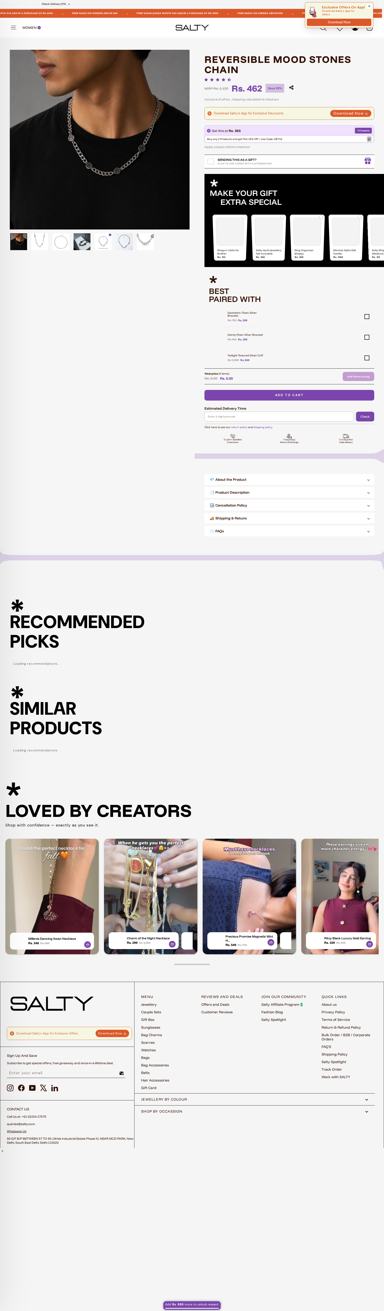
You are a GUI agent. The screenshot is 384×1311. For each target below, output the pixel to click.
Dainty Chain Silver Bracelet (245, 334)
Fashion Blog (272, 1012)
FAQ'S (326, 1046)
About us (329, 1004)
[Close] (369, 6)
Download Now (349, 113)
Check (365, 417)
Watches (148, 1050)
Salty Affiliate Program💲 (282, 1004)
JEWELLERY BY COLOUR (164, 1099)
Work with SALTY (336, 1077)
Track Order (332, 1069)
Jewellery (149, 1004)
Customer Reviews (217, 1012)
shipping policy (263, 427)
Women (29, 28)
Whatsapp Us (16, 1131)
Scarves (148, 1042)
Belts (145, 1072)
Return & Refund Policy (341, 1027)
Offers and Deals (215, 1004)
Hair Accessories (155, 1080)
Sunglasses (150, 1027)
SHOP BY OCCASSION (162, 1111)
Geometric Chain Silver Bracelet (242, 314)
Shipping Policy (335, 1054)
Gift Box (148, 1019)
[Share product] (291, 87)
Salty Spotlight (273, 1019)
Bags (145, 1057)
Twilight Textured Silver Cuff (245, 355)
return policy (239, 427)
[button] (218, 79)
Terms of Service (336, 1019)
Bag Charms (151, 1035)
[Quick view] (87, 944)
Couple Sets (151, 1012)
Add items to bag (358, 376)
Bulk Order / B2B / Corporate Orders (346, 1037)
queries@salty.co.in (21, 1124)
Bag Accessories (155, 1065)
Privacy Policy (333, 1012)
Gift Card (148, 1088)
